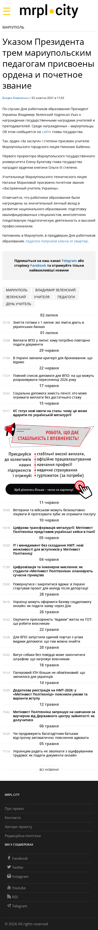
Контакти (13, 817)
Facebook (38, 265)
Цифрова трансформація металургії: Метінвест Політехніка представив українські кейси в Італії (54, 530)
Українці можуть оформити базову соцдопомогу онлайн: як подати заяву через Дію (52, 604)
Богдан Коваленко (15, 98)
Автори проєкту (18, 826)
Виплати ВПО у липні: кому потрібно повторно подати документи (51, 342)
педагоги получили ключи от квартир (56, 241)
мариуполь (16, 290)
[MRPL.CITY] (49, 11)
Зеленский (16, 297)
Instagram (20, 876)
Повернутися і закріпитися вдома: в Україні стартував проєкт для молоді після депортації (50, 586)
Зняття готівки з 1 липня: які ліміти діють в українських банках (48, 324)
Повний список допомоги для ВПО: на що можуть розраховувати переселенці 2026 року (53, 377)
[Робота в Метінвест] (49, 461)
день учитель (18, 303)
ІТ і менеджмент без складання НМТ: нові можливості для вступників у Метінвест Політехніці (48, 549)
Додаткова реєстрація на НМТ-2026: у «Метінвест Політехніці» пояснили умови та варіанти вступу (50, 694)
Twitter (18, 867)
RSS (15, 896)
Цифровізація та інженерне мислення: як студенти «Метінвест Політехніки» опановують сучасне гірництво (53, 571)
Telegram (69, 260)
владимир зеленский (55, 290)
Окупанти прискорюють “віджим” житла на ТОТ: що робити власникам (52, 621)
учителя (41, 297)
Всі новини (49, 769)
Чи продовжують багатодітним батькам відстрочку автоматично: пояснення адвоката (51, 735)
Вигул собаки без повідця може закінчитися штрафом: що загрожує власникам (49, 657)
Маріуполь (13, 27)
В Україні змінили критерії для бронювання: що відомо (52, 360)
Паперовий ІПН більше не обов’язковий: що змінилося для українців (49, 674)
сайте (46, 131)
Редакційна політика (23, 835)
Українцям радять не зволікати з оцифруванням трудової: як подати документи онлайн (53, 753)
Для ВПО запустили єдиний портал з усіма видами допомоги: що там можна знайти (48, 639)
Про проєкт (14, 808)
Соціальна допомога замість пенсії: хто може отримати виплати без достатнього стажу (50, 395)
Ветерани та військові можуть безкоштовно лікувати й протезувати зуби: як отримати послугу (54, 512)
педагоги (66, 297)
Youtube (19, 887)
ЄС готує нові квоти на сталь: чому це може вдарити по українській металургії (50, 413)
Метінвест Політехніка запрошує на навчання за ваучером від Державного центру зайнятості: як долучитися (54, 716)
